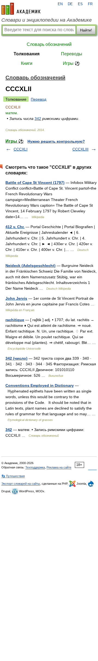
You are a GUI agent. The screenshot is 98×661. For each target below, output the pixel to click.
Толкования (26, 54)
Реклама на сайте (59, 467)
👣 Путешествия (13, 476)
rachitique (14, 320)
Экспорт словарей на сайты (20, 483)
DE (70, 4)
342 (38, 118)
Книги (26, 63)
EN (60, 4)
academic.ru (21, 9)
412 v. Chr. (14, 227)
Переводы (71, 54)
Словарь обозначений (49, 44)
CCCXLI (20, 149)
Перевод (38, 99)
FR (90, 4)
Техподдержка (35, 467)
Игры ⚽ (71, 63)
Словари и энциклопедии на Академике (46, 20)
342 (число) (16, 358)
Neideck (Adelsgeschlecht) (30, 265)
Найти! (86, 30)
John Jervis (16, 298)
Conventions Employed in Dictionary (39, 385)
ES (80, 4)
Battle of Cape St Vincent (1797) (35, 182)
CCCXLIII (80, 149)
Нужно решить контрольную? (56, 141)
